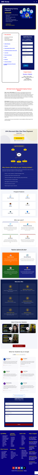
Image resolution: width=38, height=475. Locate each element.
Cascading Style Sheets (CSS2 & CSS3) (11, 50)
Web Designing (3, 452)
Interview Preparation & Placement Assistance (10, 64)
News (22, 444)
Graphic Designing (5, 439)
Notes (12, 443)
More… (2, 458)
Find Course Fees (19, 138)
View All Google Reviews (20, 395)
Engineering (13, 439)
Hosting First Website (8, 61)
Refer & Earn (23, 439)
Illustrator (6, 46)
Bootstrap (6, 59)
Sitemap (25, 470)
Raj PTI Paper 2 (13, 452)
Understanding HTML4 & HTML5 (10, 48)
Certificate (12, 446)
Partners (23, 441)
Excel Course (4, 444)
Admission (23, 442)
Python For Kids (24, 451)
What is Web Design (8, 34)
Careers (23, 440)
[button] (36, 1)
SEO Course (4, 440)
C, (1, 451)
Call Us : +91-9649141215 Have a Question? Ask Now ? (27, 40)
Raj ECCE (12, 457)
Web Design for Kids (25, 452)
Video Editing (3, 453)
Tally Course (4, 443)
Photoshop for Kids (24, 453)
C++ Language (4, 451)
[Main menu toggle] (34, 2)
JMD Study (5, 2)
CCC (15, 453)
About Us (23, 435)
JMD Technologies (20, 470)
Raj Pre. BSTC (13, 456)
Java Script (6, 52)
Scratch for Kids (24, 454)
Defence (12, 441)
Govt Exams (13, 437)
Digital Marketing (5, 435)
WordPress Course (4, 454)
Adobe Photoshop (7, 43)
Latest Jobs (13, 438)
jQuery (6, 57)
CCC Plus (12, 453)
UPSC (12, 442)
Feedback (23, 443)
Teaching (12, 440)
